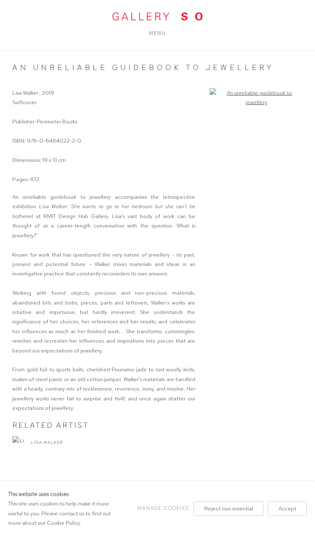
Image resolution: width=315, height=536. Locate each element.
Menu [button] (157, 33)
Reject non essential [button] (228, 508)
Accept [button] (287, 508)
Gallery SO (157, 16)
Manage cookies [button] (163, 508)
